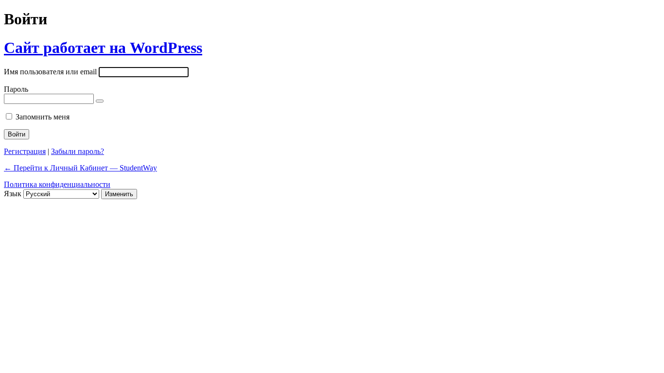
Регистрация (25, 151)
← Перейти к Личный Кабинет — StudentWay (80, 168)
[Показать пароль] (100, 101)
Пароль (16, 89)
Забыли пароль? (77, 151)
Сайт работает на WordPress (103, 47)
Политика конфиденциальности (57, 184)
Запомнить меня (43, 117)
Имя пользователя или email (50, 72)
